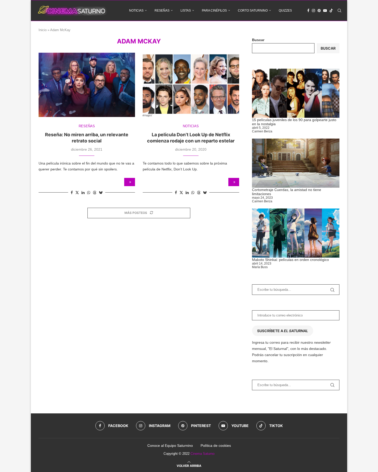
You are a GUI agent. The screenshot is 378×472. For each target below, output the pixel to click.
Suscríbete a (282, 331)
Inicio (43, 30)
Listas (186, 10)
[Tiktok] (331, 10)
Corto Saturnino (253, 10)
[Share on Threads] (94, 192)
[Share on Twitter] (77, 192)
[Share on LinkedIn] (83, 192)
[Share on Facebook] (72, 192)
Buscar (258, 40)
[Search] (339, 10)
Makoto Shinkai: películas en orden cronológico (290, 260)
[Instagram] (313, 10)
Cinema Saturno (202, 454)
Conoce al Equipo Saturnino (170, 445)
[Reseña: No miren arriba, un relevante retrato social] (87, 85)
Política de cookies (216, 445)
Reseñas (162, 10)
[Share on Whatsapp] (88, 192)
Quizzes (285, 10)
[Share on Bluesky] (101, 192)
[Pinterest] (319, 10)
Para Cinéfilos (214, 10)
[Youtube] (325, 10)
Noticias (136, 10)
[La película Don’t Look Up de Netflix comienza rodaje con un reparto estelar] (191, 85)
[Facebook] (308, 10)
